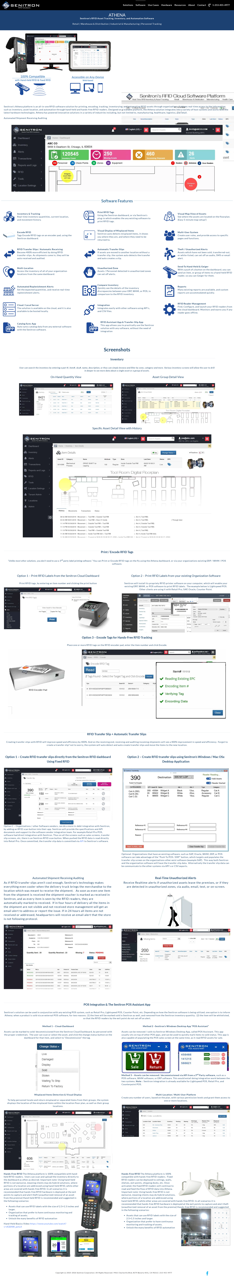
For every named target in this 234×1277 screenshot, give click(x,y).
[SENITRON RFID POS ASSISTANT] (176, 1042)
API (82, 841)
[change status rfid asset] (58, 1042)
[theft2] (176, 930)
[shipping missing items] (58, 925)
